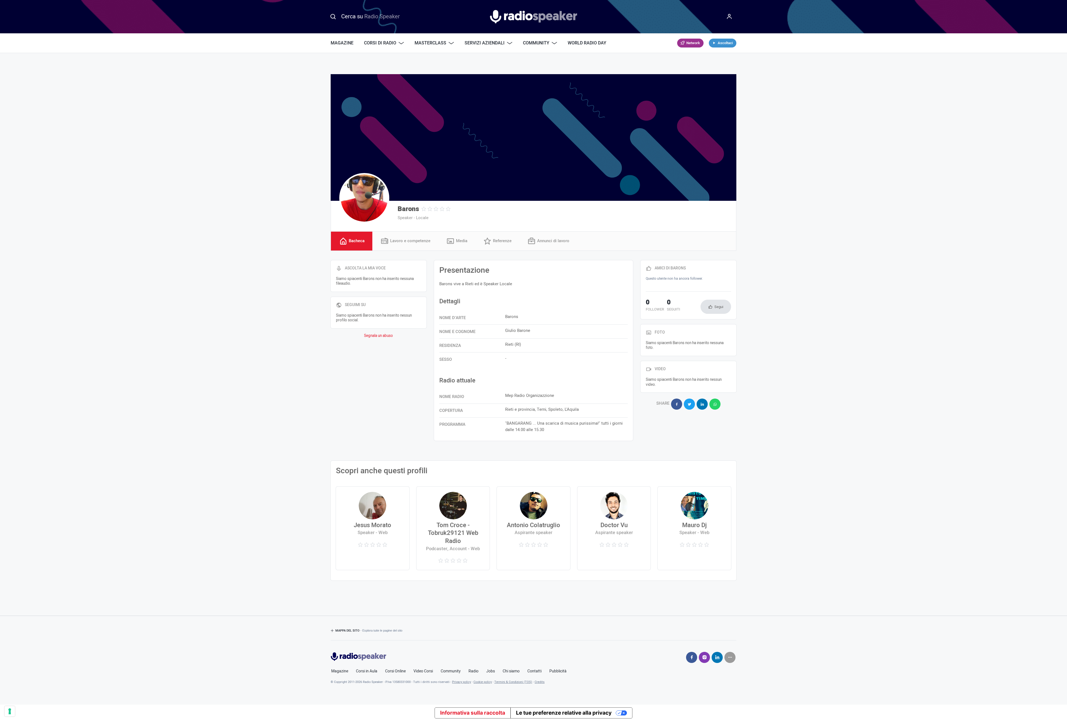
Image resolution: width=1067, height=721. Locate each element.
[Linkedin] (717, 657)
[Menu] (729, 17)
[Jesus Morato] (372, 528)
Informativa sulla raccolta (472, 713)
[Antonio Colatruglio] (533, 528)
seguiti (673, 306)
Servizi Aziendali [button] (485, 43)
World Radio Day (587, 43)
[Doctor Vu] (613, 528)
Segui (718, 306)
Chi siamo (511, 671)
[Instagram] (704, 657)
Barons (408, 209)
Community (451, 671)
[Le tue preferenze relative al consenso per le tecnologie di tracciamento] (9, 711)
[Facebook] (691, 657)
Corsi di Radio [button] (380, 43)
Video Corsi (423, 671)
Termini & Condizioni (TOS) (513, 682)
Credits (540, 682)
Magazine (342, 43)
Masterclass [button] (430, 43)
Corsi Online (395, 671)
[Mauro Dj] (694, 528)
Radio (473, 671)
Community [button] (536, 43)
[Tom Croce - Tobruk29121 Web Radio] (453, 528)
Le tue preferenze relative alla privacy (564, 713)
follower (655, 306)
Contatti (534, 671)
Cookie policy (482, 682)
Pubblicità (558, 671)
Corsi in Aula (366, 671)
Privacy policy (461, 682)
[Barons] (364, 198)
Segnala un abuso (378, 336)
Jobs (490, 671)
